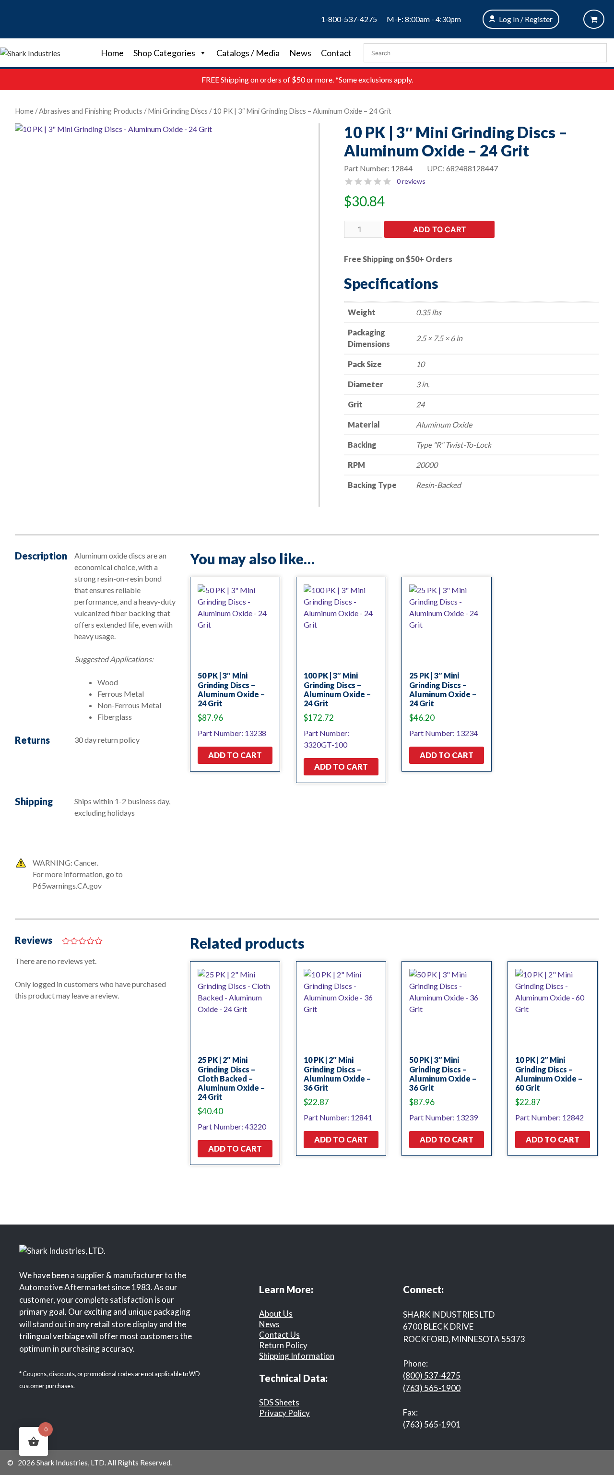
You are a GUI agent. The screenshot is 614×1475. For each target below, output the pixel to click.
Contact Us (279, 1335)
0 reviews (411, 181)
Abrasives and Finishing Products (90, 111)
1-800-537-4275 (349, 19)
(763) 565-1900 (431, 1388)
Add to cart (439, 229)
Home (112, 53)
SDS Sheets (279, 1402)
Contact (336, 53)
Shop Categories (164, 53)
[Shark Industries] (30, 52)
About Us (276, 1313)
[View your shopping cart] (593, 19)
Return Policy (283, 1345)
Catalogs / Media (248, 53)
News (300, 53)
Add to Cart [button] (235, 755)
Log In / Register (526, 19)
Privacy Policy (284, 1413)
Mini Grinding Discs (178, 111)
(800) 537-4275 (431, 1375)
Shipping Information (296, 1356)
